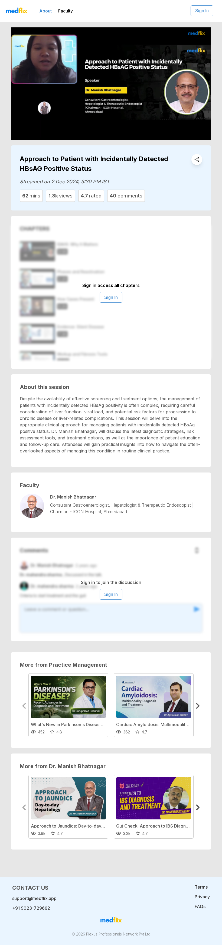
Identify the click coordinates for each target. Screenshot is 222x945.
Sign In (202, 10)
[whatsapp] (196, 159)
